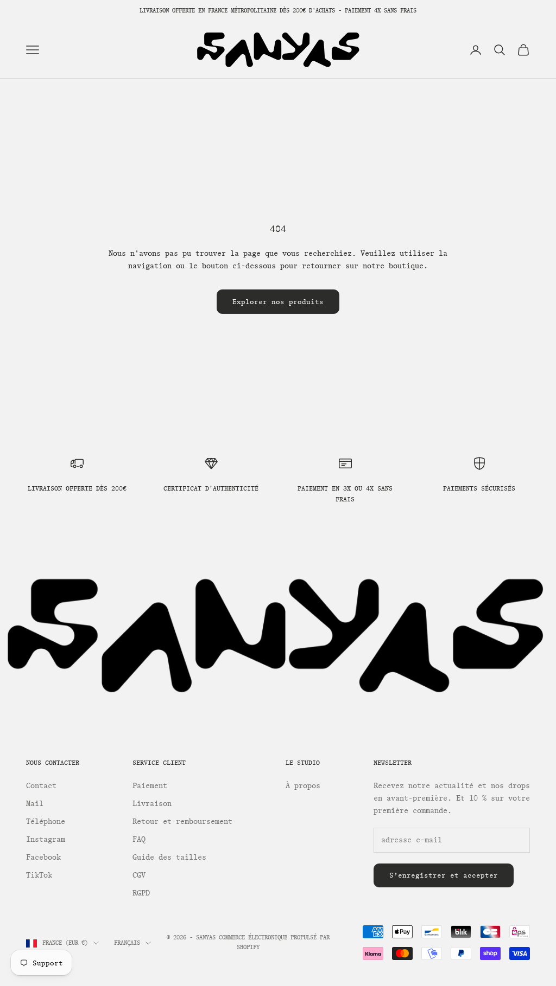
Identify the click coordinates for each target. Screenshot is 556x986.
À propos (303, 785)
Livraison (152, 803)
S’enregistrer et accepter (443, 875)
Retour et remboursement (182, 821)
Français (127, 942)
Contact (41, 785)
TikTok (39, 875)
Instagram (45, 839)
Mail (34, 803)
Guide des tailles (169, 857)
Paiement (149, 785)
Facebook (43, 857)
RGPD (141, 893)
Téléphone (45, 821)
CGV (139, 875)
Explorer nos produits (278, 302)
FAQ (139, 839)
